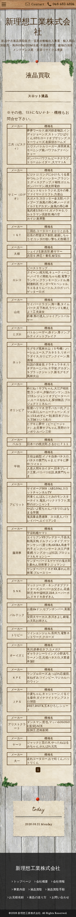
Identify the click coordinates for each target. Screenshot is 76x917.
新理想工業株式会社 (40, 868)
